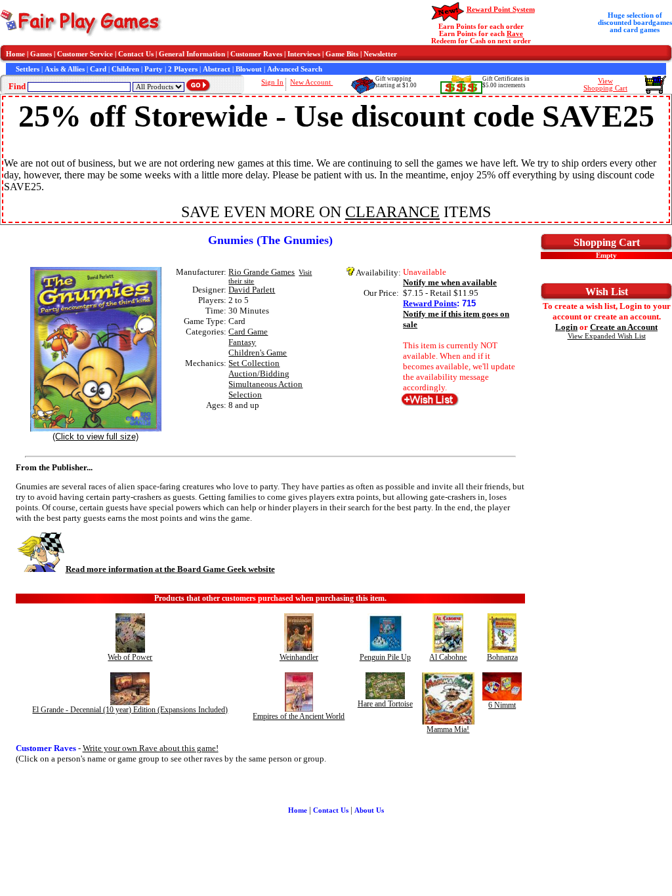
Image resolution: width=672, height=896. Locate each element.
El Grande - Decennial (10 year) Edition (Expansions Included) (130, 709)
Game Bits (342, 54)
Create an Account (624, 327)
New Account (311, 82)
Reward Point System (501, 9)
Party (153, 69)
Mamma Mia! (448, 729)
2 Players (183, 69)
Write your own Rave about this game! (151, 748)
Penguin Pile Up (385, 657)
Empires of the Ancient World (299, 716)
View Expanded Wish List (607, 336)
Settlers (27, 69)
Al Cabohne (448, 657)
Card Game (248, 331)
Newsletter (380, 54)
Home (15, 54)
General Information (192, 54)
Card (98, 69)
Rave (515, 33)
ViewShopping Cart (605, 84)
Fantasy (242, 342)
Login (566, 327)
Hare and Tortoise (385, 703)
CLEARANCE (392, 211)
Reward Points (430, 303)
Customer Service (85, 54)
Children (125, 69)
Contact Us (136, 54)
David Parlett (251, 290)
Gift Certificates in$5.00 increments (506, 82)
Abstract (216, 69)
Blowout (249, 69)
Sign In (272, 82)
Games (41, 54)
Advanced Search (294, 69)
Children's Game (257, 352)
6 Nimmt (502, 705)
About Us (369, 810)
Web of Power (130, 657)
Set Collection (254, 363)
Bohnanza (502, 657)
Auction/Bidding (258, 373)
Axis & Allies (65, 69)
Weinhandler (299, 657)
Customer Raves (256, 54)
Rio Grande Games (261, 272)
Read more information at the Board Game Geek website (170, 569)
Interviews (303, 54)
